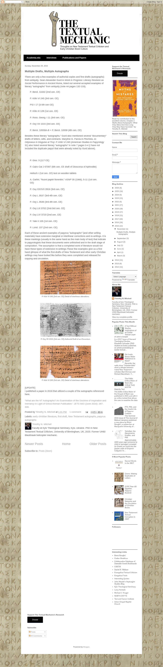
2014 (117, 260)
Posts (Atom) (45, 451)
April (119, 252)
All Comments (36, 636)
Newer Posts (34, 444)
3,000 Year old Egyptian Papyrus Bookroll (131, 489)
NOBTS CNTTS (120, 596)
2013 (117, 263)
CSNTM (117, 567)
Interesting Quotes (121, 579)
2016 (117, 222)
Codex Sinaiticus (121, 558)
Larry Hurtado (120, 590)
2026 (117, 188)
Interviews (51, 58)
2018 (117, 215)
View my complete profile (122, 317)
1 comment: (76, 412)
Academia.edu (33, 58)
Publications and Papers (74, 58)
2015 (117, 226)
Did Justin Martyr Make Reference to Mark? (130, 357)
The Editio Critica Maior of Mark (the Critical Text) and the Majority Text (125, 384)
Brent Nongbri (120, 555)
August (120, 242)
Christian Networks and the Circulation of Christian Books (130, 503)
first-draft (62, 416)
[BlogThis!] (94, 412)
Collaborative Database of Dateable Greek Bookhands (125, 562)
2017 (117, 219)
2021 (117, 205)
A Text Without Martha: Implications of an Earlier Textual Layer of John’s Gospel (125, 331)
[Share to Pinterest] (101, 412)
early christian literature (45, 416)
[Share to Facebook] (99, 412)
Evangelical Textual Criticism (125, 573)
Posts (32, 632)
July (119, 245)
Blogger (86, 647)
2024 (117, 195)
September (121, 238)
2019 (117, 212)
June (119, 249)
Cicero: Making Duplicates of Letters (131, 476)
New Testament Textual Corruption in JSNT (131, 516)
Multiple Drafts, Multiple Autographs (47, 71)
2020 (117, 209)
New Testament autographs (82, 416)
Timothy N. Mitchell (123, 298)
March (120, 256)
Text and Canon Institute (124, 599)
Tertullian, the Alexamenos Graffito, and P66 (130, 434)
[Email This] (92, 412)
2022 (117, 202)
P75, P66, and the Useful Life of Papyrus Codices (130, 410)
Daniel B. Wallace (121, 570)
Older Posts (98, 444)
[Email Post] (86, 412)
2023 (117, 198)
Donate (120, 73)
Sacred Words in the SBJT (130, 462)
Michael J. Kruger (121, 593)
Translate (131, 280)
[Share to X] (97, 412)
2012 (117, 267)
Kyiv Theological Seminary (125, 587)
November (121, 229)
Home (66, 444)
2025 (117, 191)
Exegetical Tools (120, 576)
